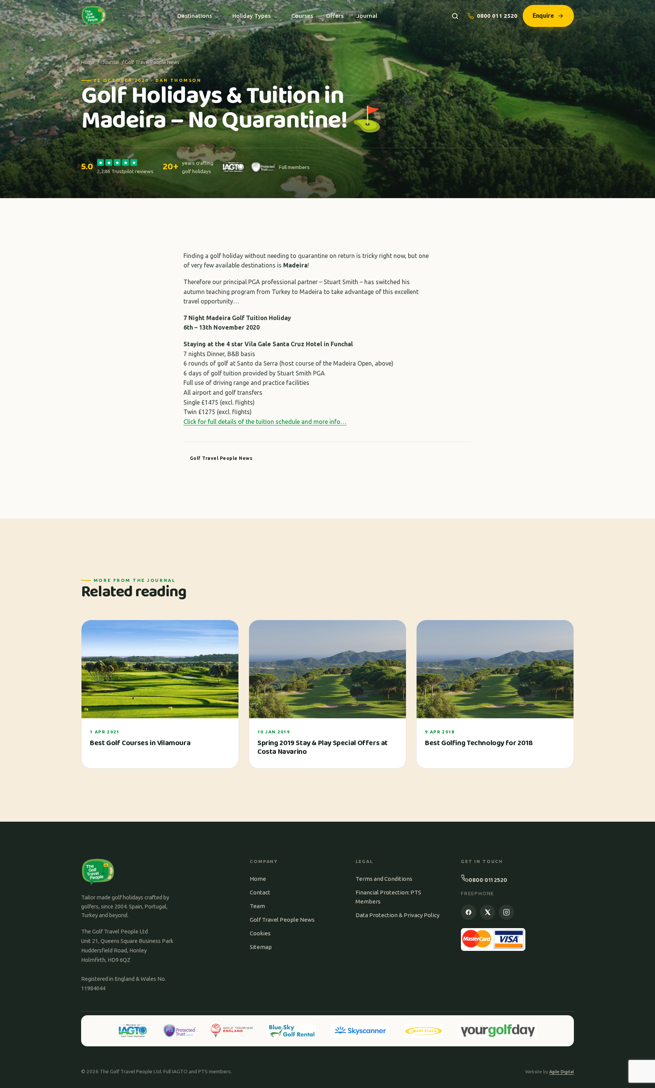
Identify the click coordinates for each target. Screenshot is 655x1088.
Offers (334, 16)
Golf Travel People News (282, 919)
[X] (487, 912)
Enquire (543, 15)
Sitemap (261, 947)
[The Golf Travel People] (94, 16)
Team (257, 906)
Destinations (194, 16)
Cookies (260, 933)
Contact (260, 892)
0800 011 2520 (497, 16)
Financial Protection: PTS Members (388, 897)
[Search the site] (455, 16)
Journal (366, 16)
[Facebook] (468, 912)
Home (87, 62)
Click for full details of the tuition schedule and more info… (264, 421)
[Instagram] (506, 912)
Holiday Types (251, 16)
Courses (302, 16)
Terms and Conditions (384, 878)
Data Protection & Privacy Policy (397, 915)
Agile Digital (561, 1071)
